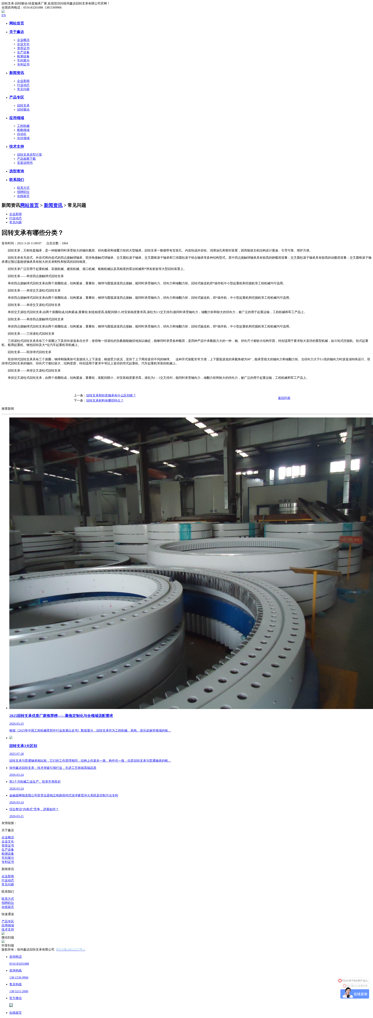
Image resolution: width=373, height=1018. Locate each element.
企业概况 (23, 40)
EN (4, 15)
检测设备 (23, 56)
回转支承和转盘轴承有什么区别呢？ (111, 395)
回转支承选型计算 (29, 154)
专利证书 (23, 64)
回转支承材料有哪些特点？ (105, 400)
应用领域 (8, 925)
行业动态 (23, 85)
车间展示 (23, 60)
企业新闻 (23, 81)
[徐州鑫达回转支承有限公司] (3, 11)
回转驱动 (23, 109)
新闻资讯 (53, 205)
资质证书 (23, 48)
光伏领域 (23, 138)
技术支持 (8, 929)
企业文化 (23, 44)
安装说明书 (25, 162)
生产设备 (23, 52)
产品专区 (8, 921)
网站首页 (29, 205)
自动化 (21, 134)
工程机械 (23, 125)
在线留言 (23, 196)
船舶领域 (23, 130)
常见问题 (23, 89)
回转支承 (23, 105)
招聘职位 (23, 192)
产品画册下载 (26, 158)
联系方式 (23, 187)
